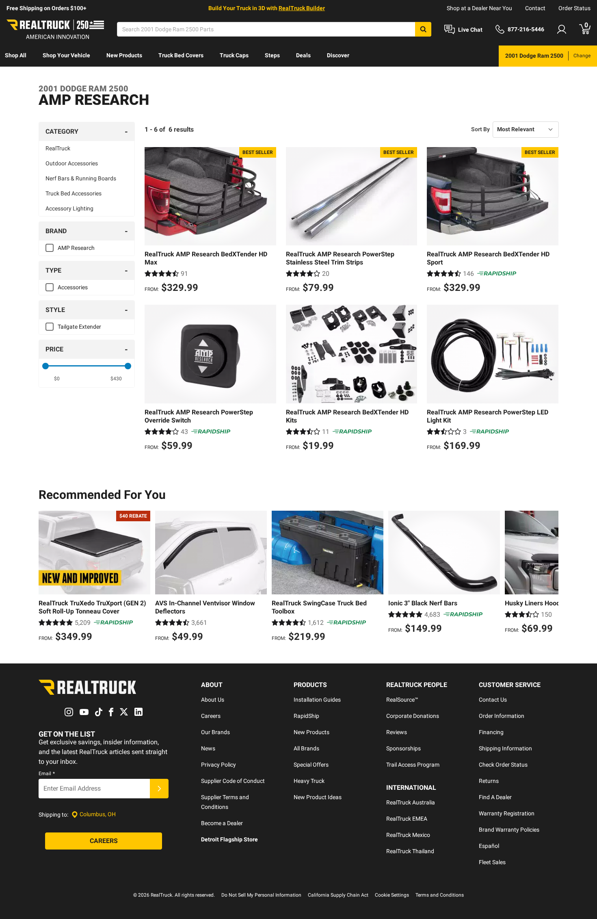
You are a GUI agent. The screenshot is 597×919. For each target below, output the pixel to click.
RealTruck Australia (410, 802)
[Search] (423, 29)
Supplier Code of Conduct (233, 781)
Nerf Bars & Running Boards (80, 178)
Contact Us (493, 699)
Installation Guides (317, 699)
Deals (303, 55)
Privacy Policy (218, 764)
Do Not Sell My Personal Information (261, 895)
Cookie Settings (392, 895)
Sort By (480, 129)
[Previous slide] (47, 577)
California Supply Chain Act (338, 895)
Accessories (73, 287)
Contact (535, 8)
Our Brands (215, 732)
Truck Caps (234, 55)
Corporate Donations (412, 716)
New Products (124, 55)
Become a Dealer (222, 823)
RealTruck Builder (302, 8)
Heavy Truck (309, 781)
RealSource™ (402, 699)
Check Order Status (503, 764)
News (208, 748)
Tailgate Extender (79, 326)
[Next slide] (550, 577)
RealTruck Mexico (408, 835)
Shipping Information (505, 748)
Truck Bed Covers (180, 55)
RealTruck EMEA (406, 818)
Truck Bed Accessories (73, 193)
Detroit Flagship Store (229, 839)
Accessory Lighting (69, 208)
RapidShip (306, 716)
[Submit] (159, 788)
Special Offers (311, 764)
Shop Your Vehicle (66, 55)
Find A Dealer (495, 797)
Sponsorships (403, 748)
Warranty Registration (506, 813)
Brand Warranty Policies (509, 829)
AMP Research (76, 248)
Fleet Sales (492, 862)
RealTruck (57, 148)
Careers (211, 716)
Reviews (396, 732)
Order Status (574, 8)
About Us (212, 699)
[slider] (45, 366)
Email (47, 773)
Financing (491, 732)
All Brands (306, 748)
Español (489, 846)
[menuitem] (15, 56)
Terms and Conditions (439, 895)
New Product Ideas (318, 797)
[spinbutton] (57, 378)
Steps (272, 55)
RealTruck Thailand (410, 851)
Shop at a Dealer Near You (479, 8)
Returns (489, 781)
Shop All (15, 55)
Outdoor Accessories (71, 163)
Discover (338, 55)
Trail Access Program (412, 764)
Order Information (501, 716)
